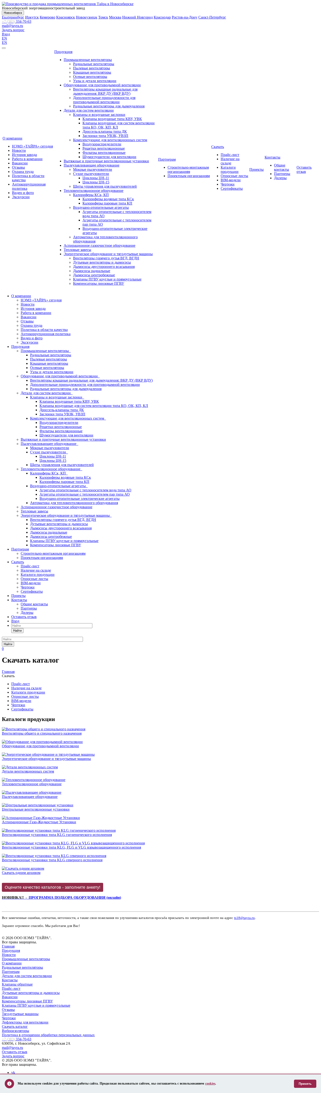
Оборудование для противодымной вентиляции (102, 85)
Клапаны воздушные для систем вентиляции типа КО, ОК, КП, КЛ (93, 406)
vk (13, 1072)
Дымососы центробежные (94, 275)
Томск (103, 17)
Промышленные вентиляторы (88, 60)
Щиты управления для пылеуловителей (105, 186)
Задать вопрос (13, 30)
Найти (17, 630)
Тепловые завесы (77, 250)
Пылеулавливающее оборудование (91, 165)
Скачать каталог (15, 1026)
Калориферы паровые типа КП (107, 203)
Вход (6, 34)
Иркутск (32, 17)
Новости (19, 150)
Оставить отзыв (304, 169)
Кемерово (47, 17)
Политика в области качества (44, 330)
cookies (210, 1083)
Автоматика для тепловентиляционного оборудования (74, 503)
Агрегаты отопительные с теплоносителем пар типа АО (84, 494)
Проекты (256, 169)
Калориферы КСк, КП (91, 195)
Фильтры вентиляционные (103, 153)
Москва (115, 17)
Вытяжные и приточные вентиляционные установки (106, 161)
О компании (12, 138)
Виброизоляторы (15, 1031)
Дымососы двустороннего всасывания (104, 267)
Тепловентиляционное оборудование (93, 191)
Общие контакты (281, 167)
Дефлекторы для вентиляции (25, 1022)
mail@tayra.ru (12, 26)
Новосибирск (13, 13)
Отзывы (18, 167)
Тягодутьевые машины (20, 1014)
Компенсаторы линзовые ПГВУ (98, 283)
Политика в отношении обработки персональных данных (48, 1035)
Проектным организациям (189, 176)
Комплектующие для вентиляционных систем (110, 140)
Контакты (272, 157)
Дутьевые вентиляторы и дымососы (102, 262)
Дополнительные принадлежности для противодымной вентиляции (104, 100)
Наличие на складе (230, 161)
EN (4, 38)
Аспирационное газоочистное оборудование (99, 245)
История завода (24, 155)
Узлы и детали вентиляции (94, 81)
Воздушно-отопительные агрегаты (101, 207)
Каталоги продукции (230, 169)
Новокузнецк (86, 17)
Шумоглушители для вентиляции (109, 157)
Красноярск (65, 17)
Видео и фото (23, 193)
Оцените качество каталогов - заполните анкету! (52, 887)
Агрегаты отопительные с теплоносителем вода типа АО (85, 490)
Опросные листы (234, 176)
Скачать (217, 147)
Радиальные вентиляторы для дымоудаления (109, 106)
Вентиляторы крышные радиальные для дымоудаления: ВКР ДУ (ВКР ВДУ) (105, 91)
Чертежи (228, 184)
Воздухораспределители (101, 144)
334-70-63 (16, 21)
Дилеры (280, 178)
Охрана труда (23, 172)
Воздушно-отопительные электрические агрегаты (79, 499)
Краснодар (162, 17)
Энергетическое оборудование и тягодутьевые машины (108, 254)
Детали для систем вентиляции (89, 110)
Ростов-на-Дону (184, 17)
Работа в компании (27, 159)
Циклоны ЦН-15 (95, 182)
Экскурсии (21, 197)
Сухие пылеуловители (91, 174)
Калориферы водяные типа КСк (108, 199)
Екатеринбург (13, 17)
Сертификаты (232, 188)
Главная (8, 946)
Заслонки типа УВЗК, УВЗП (105, 136)
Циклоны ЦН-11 (95, 178)
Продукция (63, 52)
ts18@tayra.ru (244, 918)
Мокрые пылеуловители (92, 169)
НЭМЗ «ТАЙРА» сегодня (32, 146)
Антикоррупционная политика (45, 334)
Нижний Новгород (137, 17)
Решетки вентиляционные (103, 148)
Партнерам (167, 159)
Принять (305, 1083)
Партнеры (282, 174)
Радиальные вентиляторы (93, 64)
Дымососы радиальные (91, 271)
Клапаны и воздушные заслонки (99, 115)
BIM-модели (231, 180)
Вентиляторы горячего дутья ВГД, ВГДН (106, 258)
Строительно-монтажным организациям (188, 169)
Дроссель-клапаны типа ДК (104, 131)
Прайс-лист (230, 155)
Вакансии (20, 163)
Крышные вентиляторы (92, 72)
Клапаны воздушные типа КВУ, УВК (112, 119)
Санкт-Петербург (212, 17)
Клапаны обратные (17, 984)
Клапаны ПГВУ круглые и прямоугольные (107, 279)
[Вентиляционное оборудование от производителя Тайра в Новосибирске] (67, 4)
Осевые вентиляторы (90, 77)
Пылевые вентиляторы (91, 68)
